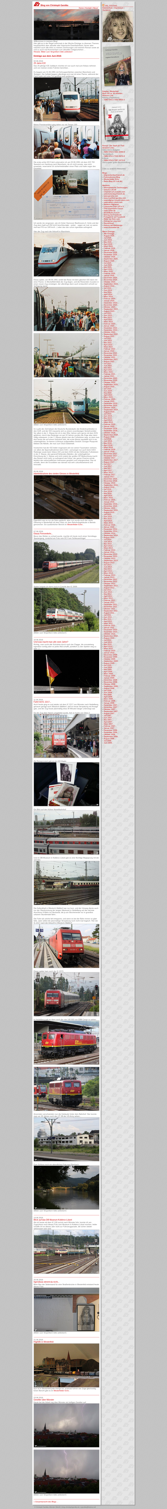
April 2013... (109, 571)
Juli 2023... (108, 313)
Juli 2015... (108, 514)
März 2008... (109, 699)
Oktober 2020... (110, 382)
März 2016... (109, 498)
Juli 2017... (108, 464)
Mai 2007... (108, 720)
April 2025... (109, 269)
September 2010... (111, 636)
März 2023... (109, 322)
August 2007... (110, 713)
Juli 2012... (108, 590)
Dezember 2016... (111, 479)
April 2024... (109, 294)
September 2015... (111, 510)
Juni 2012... (109, 592)
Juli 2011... (108, 615)
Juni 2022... (109, 340)
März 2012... (109, 598)
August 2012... (110, 588)
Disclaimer (106, 10)
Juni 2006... (109, 743)
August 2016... (110, 487)
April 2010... (109, 646)
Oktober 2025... (110, 257)
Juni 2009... (109, 667)
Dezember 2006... (111, 730)
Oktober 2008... (110, 684)
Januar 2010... (110, 653)
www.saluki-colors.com (113, 202)
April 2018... (109, 445)
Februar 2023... (110, 324)
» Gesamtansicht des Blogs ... (46, 1502)
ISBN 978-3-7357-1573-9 (114, 160)
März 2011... (109, 623)
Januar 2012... (110, 602)
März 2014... (109, 548)
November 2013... (111, 556)
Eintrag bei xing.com (112, 221)
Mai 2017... (108, 468)
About (95, 8)
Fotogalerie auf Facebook (114, 217)
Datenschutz (107, 8)
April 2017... (109, 470)
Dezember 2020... (111, 378)
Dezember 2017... (111, 454)
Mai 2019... (108, 418)
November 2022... (111, 330)
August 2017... (110, 462)
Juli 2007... (108, 715)
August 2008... (110, 688)
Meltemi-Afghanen (111, 204)
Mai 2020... (108, 393)
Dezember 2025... (111, 252)
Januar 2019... (110, 426)
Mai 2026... (108, 242)
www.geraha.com (111, 196)
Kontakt (88, 8)
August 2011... (110, 613)
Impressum (118, 8)
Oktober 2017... (110, 458)
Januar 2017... (110, 477)
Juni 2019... (109, 416)
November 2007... (111, 707)
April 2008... (109, 697)
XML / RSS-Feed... (111, 5)
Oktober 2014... (110, 533)
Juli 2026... (108, 238)
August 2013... (110, 563)
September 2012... (111, 586)
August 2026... (110, 236)
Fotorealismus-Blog (112, 177)
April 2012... (109, 596)
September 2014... (111, 535)
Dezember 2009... (111, 655)
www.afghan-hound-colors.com (116, 200)
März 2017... (109, 472)
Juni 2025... (109, 265)
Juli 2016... (108, 489)
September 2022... (111, 334)
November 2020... (111, 380)
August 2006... (110, 739)
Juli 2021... (108, 363)
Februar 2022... (110, 349)
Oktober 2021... (110, 357)
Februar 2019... (110, 424)
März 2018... (109, 447)
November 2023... (111, 305)
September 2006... (111, 736)
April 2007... (109, 722)
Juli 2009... (108, 665)
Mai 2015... (108, 519)
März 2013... (109, 573)
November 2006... (111, 732)
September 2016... (111, 485)
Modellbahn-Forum (112, 213)
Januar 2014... (110, 552)
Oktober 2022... (110, 332)
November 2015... (111, 506)
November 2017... (111, 456)
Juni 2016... (109, 491)
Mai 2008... (108, 695)
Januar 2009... (110, 678)
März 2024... (109, 296)
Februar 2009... (110, 676)
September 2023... (111, 309)
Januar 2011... (110, 627)
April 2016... (109, 495)
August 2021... (110, 361)
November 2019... (111, 405)
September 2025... (111, 259)
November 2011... (111, 607)
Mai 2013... (108, 569)
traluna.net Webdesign (113, 225)
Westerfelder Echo (111, 179)
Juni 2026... (109, 240)
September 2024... (111, 284)
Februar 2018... (110, 449)
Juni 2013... (109, 567)
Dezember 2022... (111, 328)
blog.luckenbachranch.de (114, 175)
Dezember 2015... (111, 504)
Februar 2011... (110, 625)
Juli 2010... (108, 640)
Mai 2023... (108, 317)
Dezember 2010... (111, 630)
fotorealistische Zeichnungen (116, 187)
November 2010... (111, 632)
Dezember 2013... (111, 554)
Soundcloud (109, 223)
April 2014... (109, 546)
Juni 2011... (108, 617)
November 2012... (111, 581)
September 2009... (111, 661)
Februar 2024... (110, 299)
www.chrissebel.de (111, 227)
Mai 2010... (108, 644)
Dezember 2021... (111, 353)
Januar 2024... (110, 301)
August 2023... (110, 311)
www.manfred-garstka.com (115, 198)
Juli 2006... (108, 741)
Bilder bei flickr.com (112, 219)
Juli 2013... (108, 565)
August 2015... (110, 512)
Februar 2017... (110, 475)
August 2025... (110, 261)
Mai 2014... (108, 544)
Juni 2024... (109, 290)
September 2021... (111, 359)
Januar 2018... (110, 451)
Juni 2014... (109, 542)
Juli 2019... (108, 414)
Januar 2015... (110, 527)
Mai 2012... (108, 594)
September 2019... (111, 410)
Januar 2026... (110, 250)
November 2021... (111, 355)
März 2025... (109, 271)
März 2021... (109, 372)
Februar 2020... (110, 399)
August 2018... (110, 437)
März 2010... (109, 648)
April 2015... (109, 521)
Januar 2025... (110, 275)
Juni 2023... (109, 315)
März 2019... (109, 422)
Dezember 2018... (111, 428)
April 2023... (109, 319)
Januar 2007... (110, 728)
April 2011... (109, 621)
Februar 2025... (110, 273)
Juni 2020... (109, 391)
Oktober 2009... (110, 659)
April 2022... (109, 345)
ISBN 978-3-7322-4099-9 (114, 152)
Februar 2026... (110, 248)
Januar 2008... (110, 703)
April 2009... (109, 671)
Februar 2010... (110, 651)
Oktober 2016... (110, 483)
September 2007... (111, 711)
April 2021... (109, 370)
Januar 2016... (110, 502)
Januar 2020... (110, 401)
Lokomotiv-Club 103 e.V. (114, 206)
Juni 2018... (109, 441)
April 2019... (109, 420)
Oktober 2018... (110, 433)
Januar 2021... (110, 376)
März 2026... (109, 246)
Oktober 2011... (110, 609)
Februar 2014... (110, 550)
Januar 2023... (110, 326)
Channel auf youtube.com (114, 192)
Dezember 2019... (111, 403)
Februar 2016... (110, 500)
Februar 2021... (110, 374)
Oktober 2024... (110, 282)
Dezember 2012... (111, 579)
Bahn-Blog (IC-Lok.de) (113, 181)
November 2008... (111, 682)
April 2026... (109, 244)
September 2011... (111, 611)
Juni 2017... (109, 466)
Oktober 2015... (110, 508)
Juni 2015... (109, 516)
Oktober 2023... (110, 307)
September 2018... (111, 435)
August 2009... (110, 663)
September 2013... (111, 560)
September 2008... (111, 686)
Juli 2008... (108, 690)
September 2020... (111, 384)
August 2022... (110, 336)
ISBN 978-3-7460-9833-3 (114, 100)
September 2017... (111, 460)
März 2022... (109, 347)
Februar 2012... (110, 600)
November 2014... (111, 531)
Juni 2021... (109, 366)
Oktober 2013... (110, 558)
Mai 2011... (108, 619)
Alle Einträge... (110, 234)
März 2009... (109, 674)
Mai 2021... (108, 368)
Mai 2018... (108, 443)
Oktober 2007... (110, 709)
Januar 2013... (110, 577)
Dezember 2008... (111, 680)
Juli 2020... (108, 389)
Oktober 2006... (110, 734)
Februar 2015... (110, 525)
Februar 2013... (110, 575)
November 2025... (111, 255)
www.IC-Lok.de (110, 190)
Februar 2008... (110, 701)
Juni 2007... (109, 718)
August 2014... (110, 537)
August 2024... (110, 286)
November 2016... (111, 481)
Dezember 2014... (111, 529)
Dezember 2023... (111, 303)
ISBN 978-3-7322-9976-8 (114, 156)
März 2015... (109, 523)
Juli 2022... (108, 338)
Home (81, 8)
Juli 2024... (108, 288)
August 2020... (110, 387)
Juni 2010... (109, 642)
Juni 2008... (109, 692)
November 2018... (111, 431)
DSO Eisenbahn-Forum (113, 208)
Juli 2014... (108, 539)
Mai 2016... (108, 493)
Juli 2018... (108, 439)
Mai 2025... (108, 267)
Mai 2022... (108, 343)
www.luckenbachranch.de (114, 194)
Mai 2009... (108, 669)
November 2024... (111, 280)
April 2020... (109, 395)
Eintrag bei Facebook (112, 215)
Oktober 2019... (110, 407)
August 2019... (110, 412)
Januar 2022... (110, 351)
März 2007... (109, 724)
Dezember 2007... (111, 705)
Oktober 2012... (110, 583)
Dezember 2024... (111, 278)
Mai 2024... (108, 292)
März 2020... (109, 397)
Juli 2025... (108, 263)
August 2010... (110, 638)
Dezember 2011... (111, 604)
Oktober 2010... (110, 634)
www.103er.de (109, 211)
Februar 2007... (110, 726)
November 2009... (111, 657)
